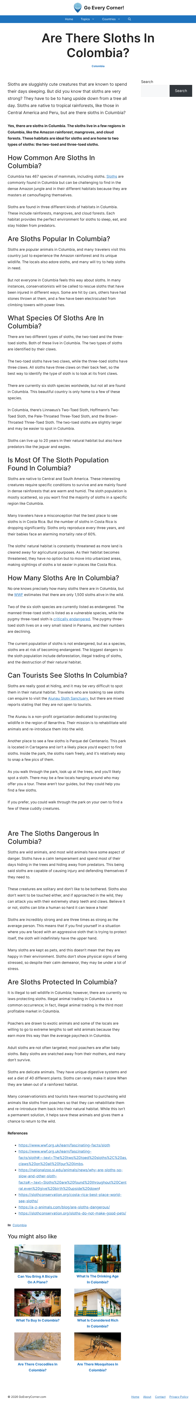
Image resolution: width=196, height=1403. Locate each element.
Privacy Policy (178, 1397)
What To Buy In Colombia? (38, 1320)
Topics (85, 19)
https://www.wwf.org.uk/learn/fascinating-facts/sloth (64, 1145)
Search (147, 82)
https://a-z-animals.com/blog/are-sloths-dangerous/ (64, 1207)
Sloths (111, 176)
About (147, 1397)
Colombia (98, 66)
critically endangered (71, 619)
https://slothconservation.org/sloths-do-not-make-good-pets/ (72, 1213)
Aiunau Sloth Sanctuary (68, 698)
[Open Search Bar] (129, 19)
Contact (160, 1397)
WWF (18, 595)
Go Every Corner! (104, 8)
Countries (109, 19)
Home (69, 19)
